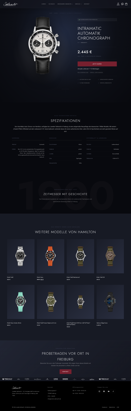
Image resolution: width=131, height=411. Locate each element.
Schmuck (52, 4)
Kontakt (86, 4)
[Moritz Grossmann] (25, 379)
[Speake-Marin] (35, 379)
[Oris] (44, 379)
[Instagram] (99, 391)
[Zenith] (80, 379)
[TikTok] (113, 391)
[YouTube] (108, 391)
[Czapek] (15, 379)
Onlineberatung (83, 72)
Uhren (44, 4)
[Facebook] (104, 391)
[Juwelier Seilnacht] (11, 4)
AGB (118, 407)
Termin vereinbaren (96, 72)
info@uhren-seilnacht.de (54, 399)
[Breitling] (71, 379)
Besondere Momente (64, 4)
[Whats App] (122, 4)
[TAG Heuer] (92, 379)
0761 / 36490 (51, 396)
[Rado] (53, 379)
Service (77, 4)
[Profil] (118, 4)
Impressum (104, 407)
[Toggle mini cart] (126, 4)
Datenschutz (112, 407)
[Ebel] (6, 379)
